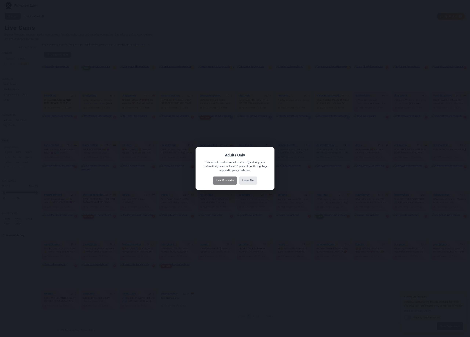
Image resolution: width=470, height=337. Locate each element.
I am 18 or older (225, 180)
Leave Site (248, 180)
